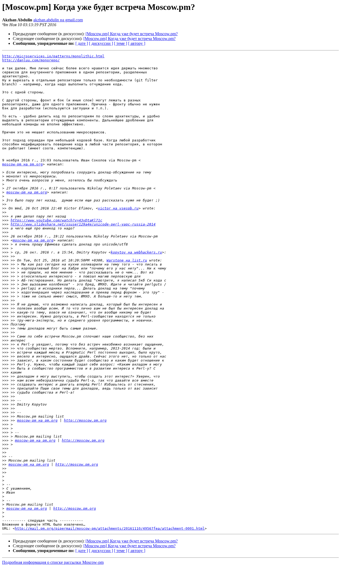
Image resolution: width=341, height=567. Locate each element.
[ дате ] (81, 43)
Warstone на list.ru (127, 260)
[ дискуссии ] (101, 43)
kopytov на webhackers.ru (136, 252)
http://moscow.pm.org (85, 420)
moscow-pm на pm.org (22, 164)
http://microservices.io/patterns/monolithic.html (53, 56)
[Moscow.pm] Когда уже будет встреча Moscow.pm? (132, 33)
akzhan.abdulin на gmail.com (58, 20)
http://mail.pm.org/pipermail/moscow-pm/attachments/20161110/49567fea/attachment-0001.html (110, 528)
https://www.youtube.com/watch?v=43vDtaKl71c (56, 220)
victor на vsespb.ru (118, 208)
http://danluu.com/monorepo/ (31, 60)
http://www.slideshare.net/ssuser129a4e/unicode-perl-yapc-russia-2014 (83, 224)
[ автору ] (136, 43)
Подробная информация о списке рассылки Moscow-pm (53, 562)
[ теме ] (120, 43)
